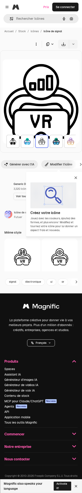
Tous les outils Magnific (20, 422)
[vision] (60, 257)
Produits (11, 361)
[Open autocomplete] (10, 18)
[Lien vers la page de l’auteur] (8, 215)
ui (51, 282)
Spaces (9, 369)
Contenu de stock (16, 396)
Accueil (9, 31)
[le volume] (22, 257)
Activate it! (61, 486)
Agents (15, 406)
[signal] (12, 141)
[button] (41, 342)
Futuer (18, 217)
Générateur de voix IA (19, 390)
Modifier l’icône (61, 164)
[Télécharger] (63, 44)
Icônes (35, 31)
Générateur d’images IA (20, 380)
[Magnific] (41, 307)
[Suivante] (76, 282)
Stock (22, 31)
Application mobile (17, 417)
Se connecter (65, 7)
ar (63, 282)
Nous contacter (17, 459)
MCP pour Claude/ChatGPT (30, 401)
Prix (46, 7)
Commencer (14, 434)
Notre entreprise (17, 446)
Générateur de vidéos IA (21, 385)
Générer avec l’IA (22, 164)
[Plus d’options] (36, 44)
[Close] (76, 486)
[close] (76, 178)
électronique (33, 282)
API (6, 412)
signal (12, 282)
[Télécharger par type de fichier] (50, 44)
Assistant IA (12, 374)
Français (41, 343)
